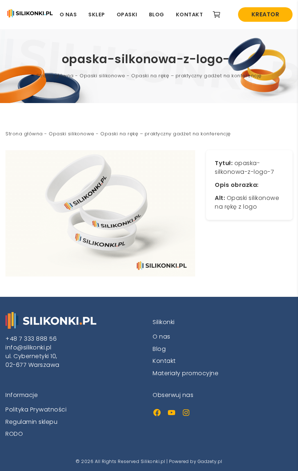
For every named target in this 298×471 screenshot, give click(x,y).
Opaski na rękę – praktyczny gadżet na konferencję (196, 75)
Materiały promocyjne (185, 373)
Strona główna (55, 75)
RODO (14, 434)
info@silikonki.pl (28, 347)
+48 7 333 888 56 (31, 339)
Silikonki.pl (153, 461)
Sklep (96, 14)
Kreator (265, 14)
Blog (156, 14)
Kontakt (189, 14)
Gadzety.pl (210, 461)
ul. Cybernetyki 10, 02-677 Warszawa (32, 360)
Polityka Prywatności (36, 409)
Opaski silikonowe (102, 75)
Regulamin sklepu (31, 422)
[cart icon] (219, 14)
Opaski (127, 14)
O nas (68, 14)
